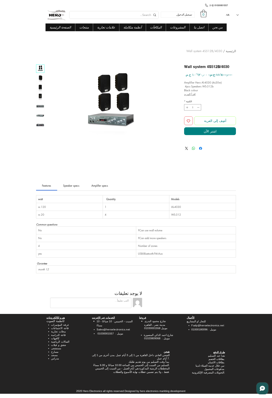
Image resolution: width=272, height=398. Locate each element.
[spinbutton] (193, 107)
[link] (46, 185)
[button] (203, 13)
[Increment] (187, 107)
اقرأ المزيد (190, 94)
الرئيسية (231, 51)
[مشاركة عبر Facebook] (200, 148)
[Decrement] (199, 107)
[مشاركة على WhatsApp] (193, 148)
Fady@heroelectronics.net (207, 325)
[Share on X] (186, 148)
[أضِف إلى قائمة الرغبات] (188, 120)
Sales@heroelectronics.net (113, 329)
